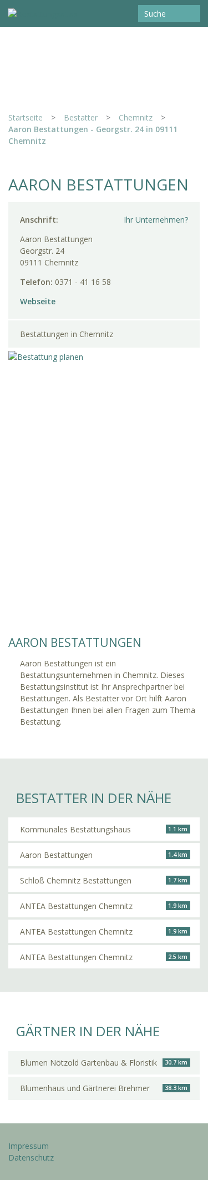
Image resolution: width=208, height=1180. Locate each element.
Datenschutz (31, 1157)
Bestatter (81, 117)
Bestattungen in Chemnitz (66, 334)
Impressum (28, 1146)
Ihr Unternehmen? (156, 219)
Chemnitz (136, 117)
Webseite (37, 301)
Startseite (25, 117)
